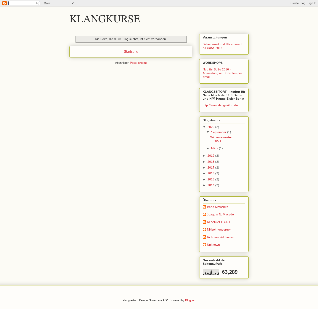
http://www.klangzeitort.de (220, 105)
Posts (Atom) (138, 62)
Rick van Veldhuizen (220, 237)
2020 (211, 127)
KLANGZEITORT (218, 222)
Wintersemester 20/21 (221, 139)
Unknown (213, 244)
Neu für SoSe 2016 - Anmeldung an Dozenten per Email (222, 73)
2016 (211, 173)
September (219, 132)
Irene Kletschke (217, 207)
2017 (211, 167)
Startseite (131, 51)
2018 (211, 161)
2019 (211, 155)
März (215, 148)
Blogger (189, 300)
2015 (211, 179)
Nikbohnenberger (219, 229)
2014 (211, 185)
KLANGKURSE (104, 18)
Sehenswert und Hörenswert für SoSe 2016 (222, 45)
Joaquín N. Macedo (220, 214)
